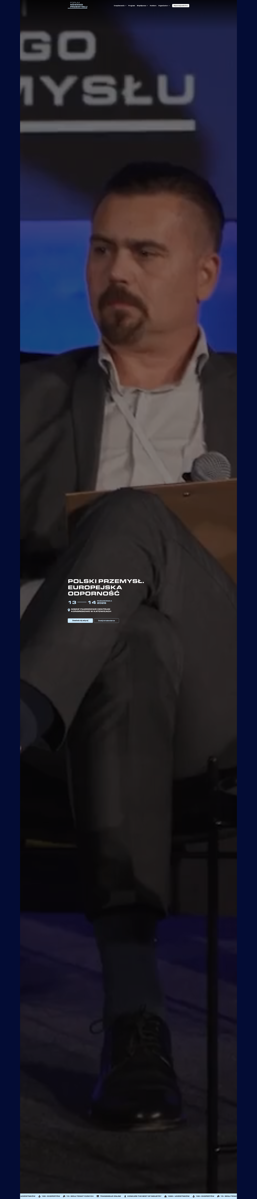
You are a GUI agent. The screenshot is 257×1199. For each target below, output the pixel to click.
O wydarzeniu (119, 6)
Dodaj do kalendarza (106, 621)
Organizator (163, 6)
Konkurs (153, 6)
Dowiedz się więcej (80, 620)
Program (131, 6)
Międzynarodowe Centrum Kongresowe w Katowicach (91, 610)
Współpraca (141, 6)
